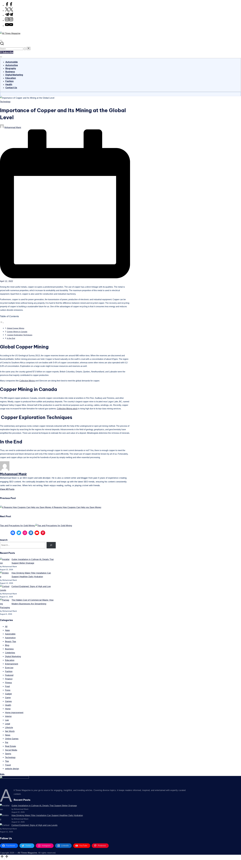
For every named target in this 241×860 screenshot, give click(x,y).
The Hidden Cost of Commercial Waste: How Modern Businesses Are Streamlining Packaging (26, 604)
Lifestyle (9, 727)
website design (12, 768)
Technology (5, 101)
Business (9, 649)
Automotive (10, 638)
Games (8, 701)
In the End (11, 338)
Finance (8, 679)
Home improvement (14, 712)
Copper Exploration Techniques (19, 335)
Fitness (8, 682)
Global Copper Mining (15, 328)
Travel (8, 765)
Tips (7, 761)
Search (4, 540)
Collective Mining (27, 381)
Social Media (11, 750)
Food (7, 686)
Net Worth (10, 731)
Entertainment (11, 664)
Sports (8, 753)
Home (8, 709)
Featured (9, 675)
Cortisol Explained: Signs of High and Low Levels (34, 825)
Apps (7, 630)
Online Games (11, 739)
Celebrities (10, 653)
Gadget (8, 694)
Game (8, 697)
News (7, 735)
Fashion (8, 671)
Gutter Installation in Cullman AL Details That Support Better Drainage (44, 805)
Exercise (9, 667)
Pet (6, 742)
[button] (25, 48)
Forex (7, 690)
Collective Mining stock (67, 409)
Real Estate (10, 746)
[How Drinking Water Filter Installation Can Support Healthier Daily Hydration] (4, 575)
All (6, 626)
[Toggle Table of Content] (2, 323)
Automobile (10, 634)
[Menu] (1, 56)
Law (7, 720)
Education (9, 660)
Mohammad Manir (13, 474)
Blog (7, 645)
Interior (8, 716)
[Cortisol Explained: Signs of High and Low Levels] (4, 586)
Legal (7, 724)
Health (8, 705)
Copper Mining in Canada (17, 332)
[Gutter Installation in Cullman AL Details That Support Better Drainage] (4, 561)
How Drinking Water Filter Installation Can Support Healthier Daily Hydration (47, 815)
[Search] (51, 545)
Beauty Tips (10, 641)
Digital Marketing (13, 656)
